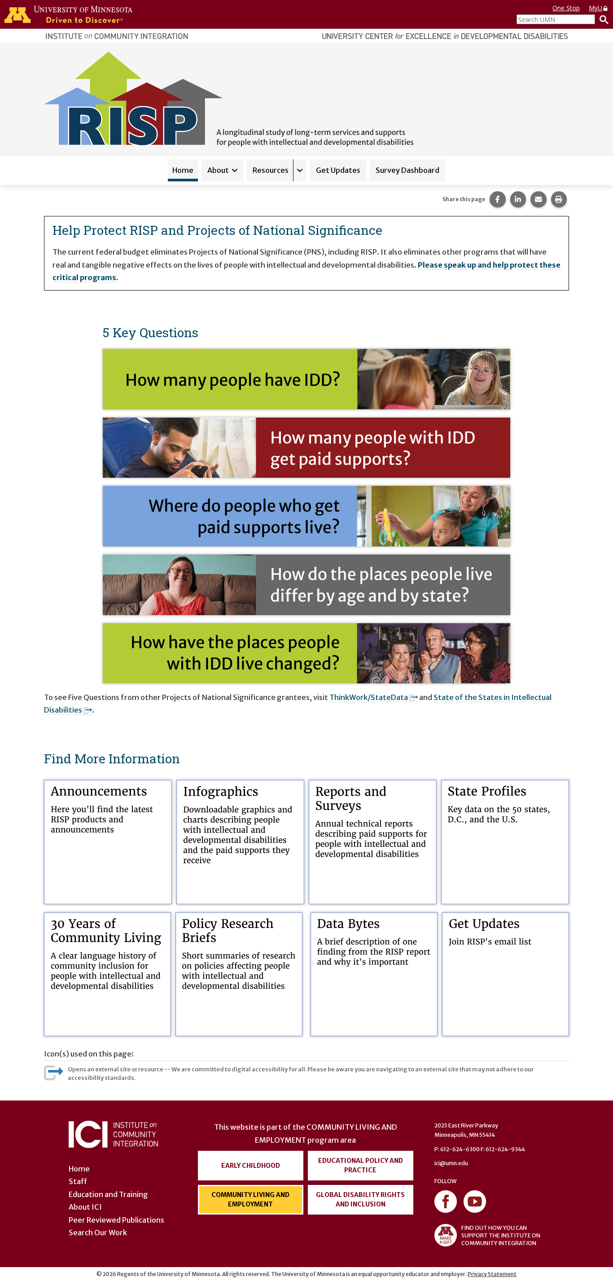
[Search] (602, 19)
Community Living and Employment (250, 1199)
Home (182, 170)
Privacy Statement (492, 1274)
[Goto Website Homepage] (229, 98)
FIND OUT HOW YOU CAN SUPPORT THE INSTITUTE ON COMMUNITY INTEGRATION (500, 1235)
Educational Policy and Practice (360, 1165)
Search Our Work (98, 1232)
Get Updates (338, 170)
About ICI (85, 1206)
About (218, 170)
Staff (78, 1181)
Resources (271, 170)
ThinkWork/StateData (368, 697)
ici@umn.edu (451, 1163)
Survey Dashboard (407, 170)
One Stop (566, 8)
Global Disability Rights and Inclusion (360, 1199)
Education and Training (108, 1194)
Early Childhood (250, 1166)
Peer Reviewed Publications (116, 1219)
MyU (595, 8)
